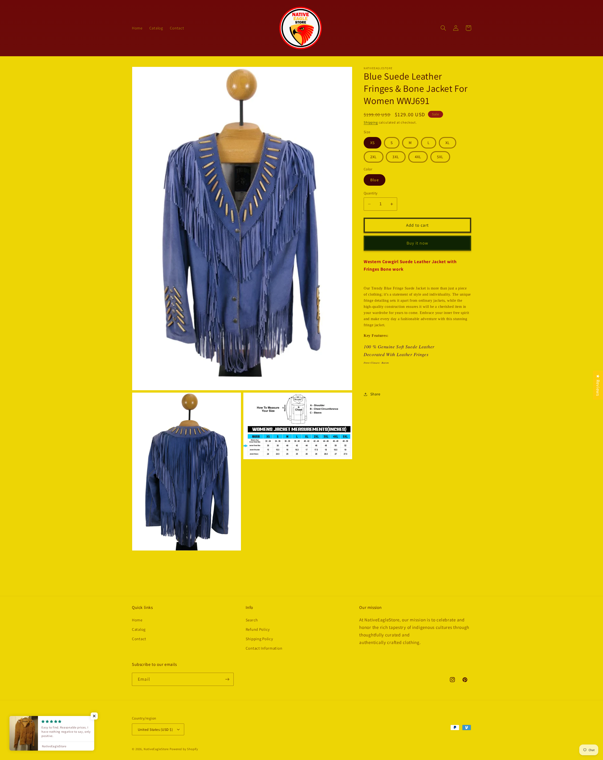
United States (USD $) (155, 729)
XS (372, 142)
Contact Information (264, 648)
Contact (139, 638)
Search (252, 620)
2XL (373, 156)
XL (447, 142)
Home (137, 620)
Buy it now (417, 243)
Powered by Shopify (184, 749)
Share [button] (375, 394)
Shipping (371, 122)
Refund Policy (258, 629)
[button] (443, 28)
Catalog (139, 629)
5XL (440, 156)
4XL (418, 156)
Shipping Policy (259, 638)
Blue (374, 179)
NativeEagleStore (156, 749)
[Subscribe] (227, 679)
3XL (395, 156)
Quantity (371, 193)
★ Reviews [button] (598, 385)
